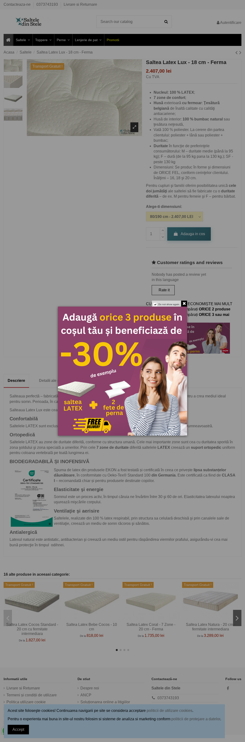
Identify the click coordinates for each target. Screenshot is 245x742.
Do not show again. (169, 304)
